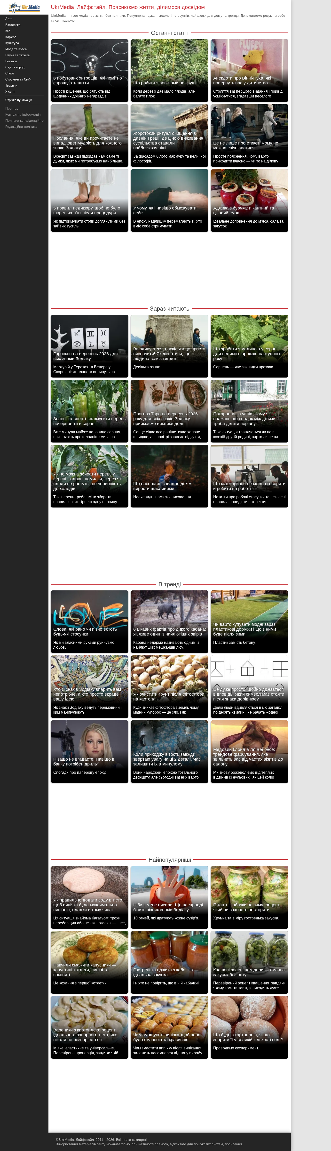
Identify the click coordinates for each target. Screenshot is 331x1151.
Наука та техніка (17, 55)
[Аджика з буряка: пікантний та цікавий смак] (249, 195)
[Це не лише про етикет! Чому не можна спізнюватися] (249, 130)
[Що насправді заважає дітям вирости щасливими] (169, 470)
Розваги (11, 61)
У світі (10, 91)
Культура (12, 43)
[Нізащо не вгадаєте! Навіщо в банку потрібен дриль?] (89, 746)
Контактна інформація (23, 114)
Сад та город (14, 67)
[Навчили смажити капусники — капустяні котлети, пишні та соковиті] (89, 957)
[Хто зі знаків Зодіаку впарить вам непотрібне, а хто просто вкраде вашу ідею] (89, 681)
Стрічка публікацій (18, 100)
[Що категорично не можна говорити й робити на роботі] (249, 470)
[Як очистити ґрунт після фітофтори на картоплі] (169, 681)
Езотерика (12, 25)
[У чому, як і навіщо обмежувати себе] (169, 195)
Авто (8, 19)
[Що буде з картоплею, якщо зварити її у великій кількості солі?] (249, 1022)
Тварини (11, 85)
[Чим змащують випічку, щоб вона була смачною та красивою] (169, 1022)
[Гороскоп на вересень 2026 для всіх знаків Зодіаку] (89, 340)
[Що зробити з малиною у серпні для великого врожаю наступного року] (249, 340)
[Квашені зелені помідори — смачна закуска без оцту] (249, 957)
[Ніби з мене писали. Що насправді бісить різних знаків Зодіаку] (169, 892)
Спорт (9, 73)
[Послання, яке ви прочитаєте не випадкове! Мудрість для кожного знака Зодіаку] (89, 130)
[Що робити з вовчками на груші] (169, 65)
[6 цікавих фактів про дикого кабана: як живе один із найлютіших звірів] (169, 616)
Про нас (11, 108)
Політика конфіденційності (26, 120)
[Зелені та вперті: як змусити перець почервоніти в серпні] (89, 405)
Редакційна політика (21, 127)
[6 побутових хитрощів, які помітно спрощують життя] (89, 65)
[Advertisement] (169, 268)
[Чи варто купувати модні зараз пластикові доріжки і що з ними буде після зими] (249, 616)
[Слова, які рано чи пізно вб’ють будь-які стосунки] (89, 616)
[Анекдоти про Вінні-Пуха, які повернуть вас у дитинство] (249, 65)
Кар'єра (10, 37)
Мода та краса (16, 49)
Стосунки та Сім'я (18, 79)
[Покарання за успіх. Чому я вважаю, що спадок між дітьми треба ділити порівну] (249, 405)
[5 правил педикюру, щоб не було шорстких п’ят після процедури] (89, 195)
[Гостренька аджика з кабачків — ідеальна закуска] (169, 957)
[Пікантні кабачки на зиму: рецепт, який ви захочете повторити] (249, 892)
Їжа (7, 31)
